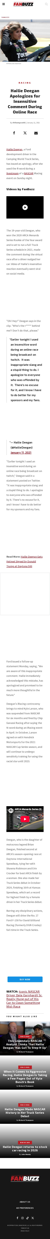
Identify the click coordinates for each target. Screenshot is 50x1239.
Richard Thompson (26, 1052)
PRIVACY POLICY (25, 1231)
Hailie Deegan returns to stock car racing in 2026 (25, 1148)
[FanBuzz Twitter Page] (32, 1218)
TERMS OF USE (25, 1228)
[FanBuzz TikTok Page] (27, 1218)
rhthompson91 (19, 123)
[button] (3, 4)
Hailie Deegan (14, 149)
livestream (12, 173)
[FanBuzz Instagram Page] (22, 1218)
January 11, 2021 (21, 452)
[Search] (46, 4)
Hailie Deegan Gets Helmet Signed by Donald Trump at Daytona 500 (24, 561)
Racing (25, 82)
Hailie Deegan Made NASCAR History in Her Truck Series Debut (25, 1112)
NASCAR (28, 173)
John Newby (26, 1154)
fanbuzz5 (5, 17)
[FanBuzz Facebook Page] (17, 1218)
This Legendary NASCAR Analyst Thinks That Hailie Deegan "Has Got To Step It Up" (25, 1044)
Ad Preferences (25, 1208)
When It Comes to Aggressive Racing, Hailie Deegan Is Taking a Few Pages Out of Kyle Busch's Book (25, 1077)
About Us (25, 1201)
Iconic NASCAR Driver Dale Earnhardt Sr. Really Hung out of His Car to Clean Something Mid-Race (24, 999)
